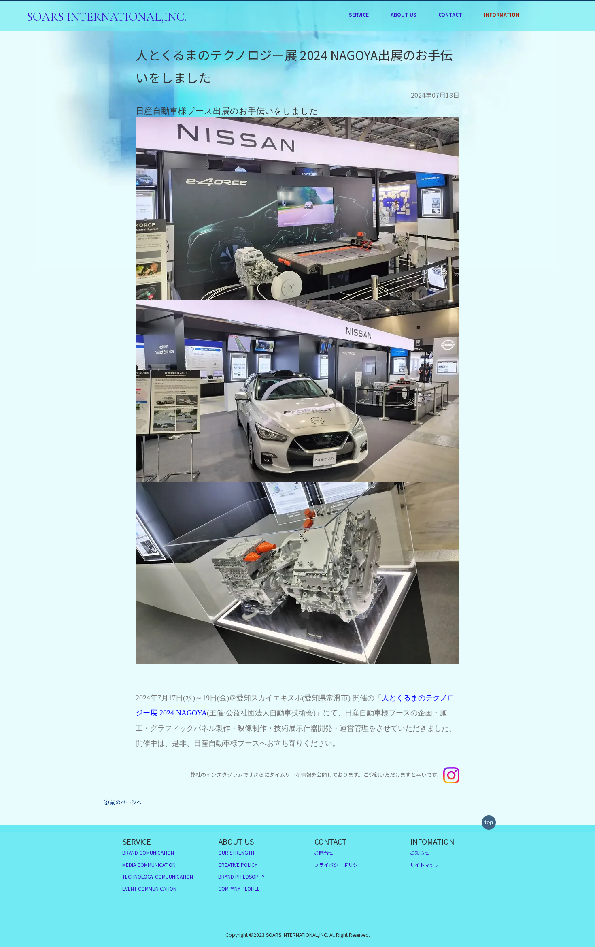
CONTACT (450, 14)
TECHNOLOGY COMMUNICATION (359, 60)
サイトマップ (424, 864)
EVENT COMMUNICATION (359, 72)
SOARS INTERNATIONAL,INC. (107, 17)
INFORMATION (501, 14)
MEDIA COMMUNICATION (359, 47)
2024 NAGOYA (182, 713)
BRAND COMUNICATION (148, 852)
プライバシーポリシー (338, 864)
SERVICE (359, 14)
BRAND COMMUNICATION (359, 34)
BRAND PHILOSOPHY (403, 60)
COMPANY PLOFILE (404, 73)
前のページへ (126, 802)
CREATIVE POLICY (403, 47)
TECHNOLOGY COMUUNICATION (157, 876)
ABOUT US (403, 14)
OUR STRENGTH (404, 34)
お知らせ (419, 852)
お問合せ (324, 852)
